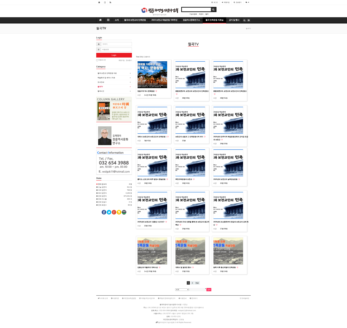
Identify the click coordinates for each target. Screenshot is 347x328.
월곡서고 (101, 91)
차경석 (201, 14)
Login (114, 55)
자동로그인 (102, 60)
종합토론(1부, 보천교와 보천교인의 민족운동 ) (230, 91)
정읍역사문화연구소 (191, 20)
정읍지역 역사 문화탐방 (146, 91)
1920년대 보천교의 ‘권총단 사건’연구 (151, 222)
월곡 (206, 14)
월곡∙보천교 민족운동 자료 (107, 73)
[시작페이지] (99, 2)
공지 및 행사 (234, 20)
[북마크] (104, 2)
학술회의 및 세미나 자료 (106, 78)
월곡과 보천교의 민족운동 (135, 20)
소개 (117, 20)
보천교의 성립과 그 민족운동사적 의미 (189, 137)
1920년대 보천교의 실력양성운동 (225, 179)
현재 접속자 (102, 184)
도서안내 (101, 82)
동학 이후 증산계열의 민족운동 (224, 267)
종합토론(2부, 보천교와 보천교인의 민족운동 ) (192, 91)
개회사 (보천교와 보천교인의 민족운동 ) (152, 137)
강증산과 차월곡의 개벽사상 (147, 267)
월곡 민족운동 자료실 (214, 20)
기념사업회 (193, 14)
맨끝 (197, 283)
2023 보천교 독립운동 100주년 (164, 20)
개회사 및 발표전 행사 (183, 267)
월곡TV (100, 87)
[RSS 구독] (110, 2)
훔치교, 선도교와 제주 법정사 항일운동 (151, 179)
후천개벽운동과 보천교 (183, 179)
